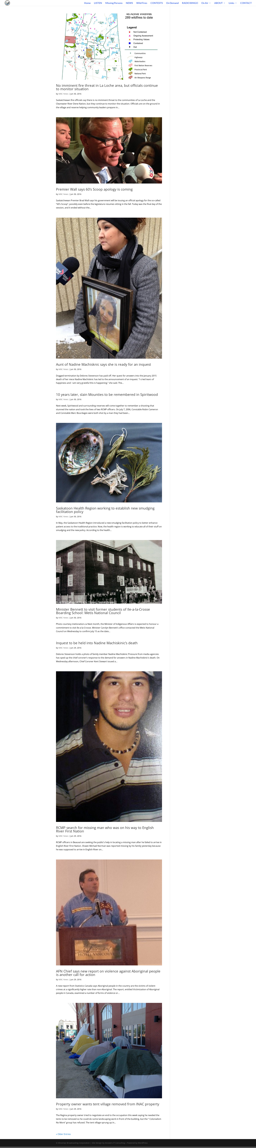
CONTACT (246, 3)
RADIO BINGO (190, 3)
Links (231, 3)
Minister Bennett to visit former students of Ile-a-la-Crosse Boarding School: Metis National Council (103, 611)
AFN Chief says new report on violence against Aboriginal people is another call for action (108, 973)
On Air (204, 3)
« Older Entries (63, 1134)
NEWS (129, 3)
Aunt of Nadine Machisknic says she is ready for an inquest (103, 364)
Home (87, 3)
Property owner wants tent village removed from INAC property (107, 1104)
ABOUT (218, 3)
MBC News (63, 93)
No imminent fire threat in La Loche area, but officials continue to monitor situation (107, 87)
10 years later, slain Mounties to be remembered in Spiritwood (107, 394)
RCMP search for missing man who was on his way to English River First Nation (105, 829)
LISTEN (98, 3)
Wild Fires (141, 3)
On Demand (172, 3)
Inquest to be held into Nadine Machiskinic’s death (97, 643)
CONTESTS (157, 3)
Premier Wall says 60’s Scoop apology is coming (94, 189)
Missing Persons (114, 3)
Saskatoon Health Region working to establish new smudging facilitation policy (105, 510)
